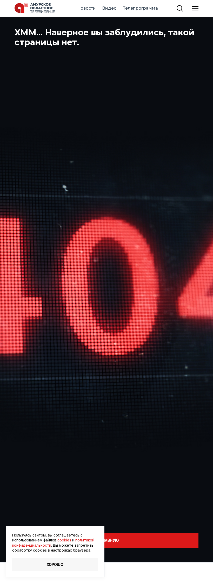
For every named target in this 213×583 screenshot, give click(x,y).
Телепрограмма (140, 8)
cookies (64, 540)
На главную (106, 540)
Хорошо (55, 564)
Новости (86, 8)
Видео (109, 8)
